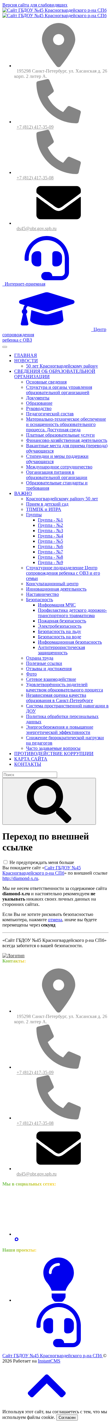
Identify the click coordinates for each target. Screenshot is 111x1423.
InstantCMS (49, 1360)
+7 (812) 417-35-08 (35, 177)
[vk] (58, 1234)
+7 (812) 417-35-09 (35, 126)
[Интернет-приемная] (58, 1345)
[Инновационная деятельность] (58, 1300)
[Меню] (4, 347)
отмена (55, 919)
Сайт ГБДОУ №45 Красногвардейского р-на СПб (41, 870)
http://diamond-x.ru (20, 878)
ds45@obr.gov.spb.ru (37, 228)
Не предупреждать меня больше (41, 862)
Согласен (67, 1417)
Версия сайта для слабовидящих (34, 4)
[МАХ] (16, 1239)
